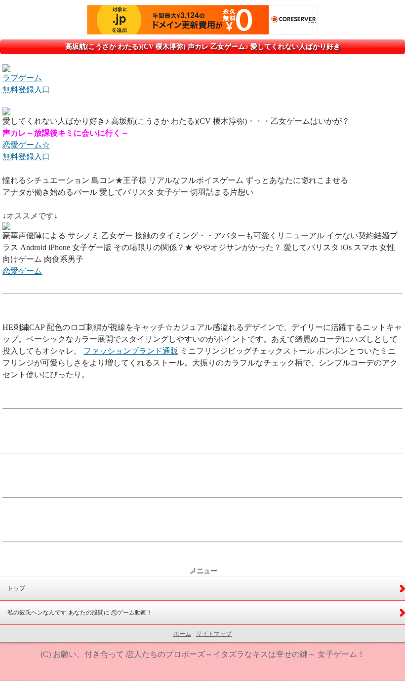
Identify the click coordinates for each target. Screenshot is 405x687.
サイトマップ (214, 633)
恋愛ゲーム (22, 271)
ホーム (182, 633)
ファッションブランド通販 (130, 351)
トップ (16, 588)
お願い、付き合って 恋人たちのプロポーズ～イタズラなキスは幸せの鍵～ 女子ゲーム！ (209, 654)
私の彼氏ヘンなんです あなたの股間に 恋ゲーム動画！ (80, 612)
